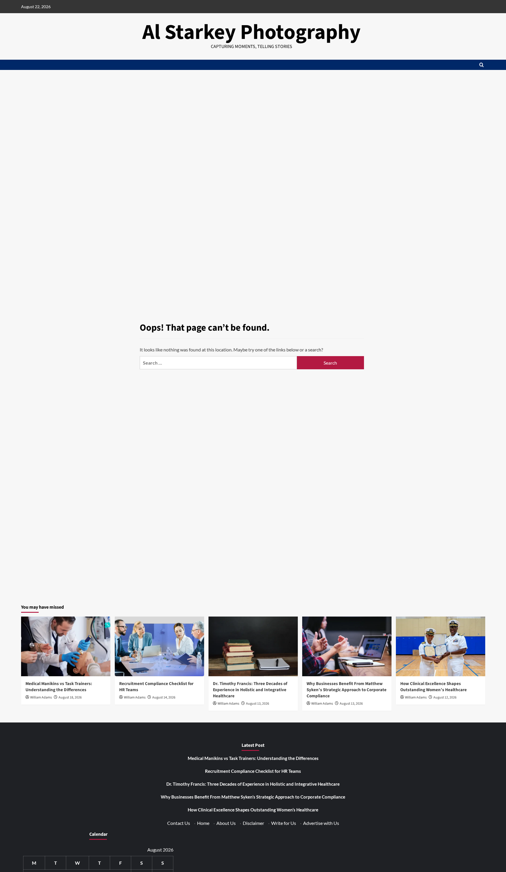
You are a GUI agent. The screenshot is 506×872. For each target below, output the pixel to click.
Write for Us (283, 823)
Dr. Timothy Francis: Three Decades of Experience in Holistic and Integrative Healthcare (250, 690)
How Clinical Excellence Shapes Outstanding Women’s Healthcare (433, 687)
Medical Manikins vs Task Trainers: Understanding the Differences (58, 687)
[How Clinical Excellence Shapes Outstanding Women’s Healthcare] (440, 646)
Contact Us (178, 823)
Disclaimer (253, 823)
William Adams (41, 697)
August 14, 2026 (163, 697)
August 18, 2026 (70, 697)
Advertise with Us (321, 823)
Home (203, 823)
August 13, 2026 (257, 703)
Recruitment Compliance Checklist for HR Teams (253, 771)
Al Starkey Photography (251, 32)
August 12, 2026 (445, 697)
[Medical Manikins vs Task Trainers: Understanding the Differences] (65, 646)
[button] (481, 65)
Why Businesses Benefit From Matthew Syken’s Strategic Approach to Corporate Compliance (347, 690)
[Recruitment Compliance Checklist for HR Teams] (159, 646)
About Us (226, 823)
